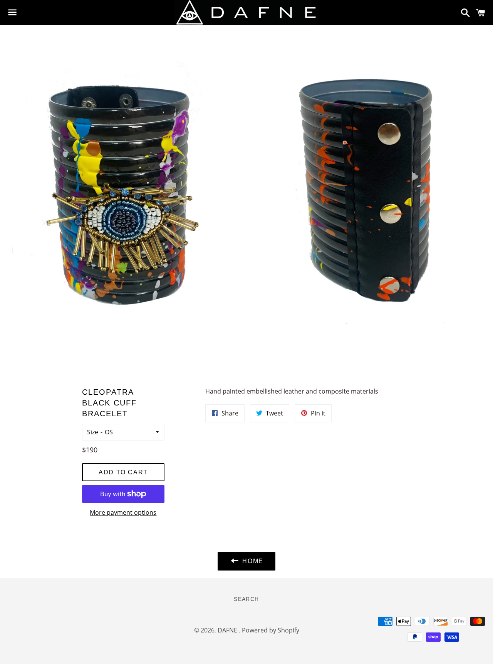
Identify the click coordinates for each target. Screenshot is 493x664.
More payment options (123, 512)
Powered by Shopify (270, 630)
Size (92, 432)
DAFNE (228, 630)
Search (246, 599)
